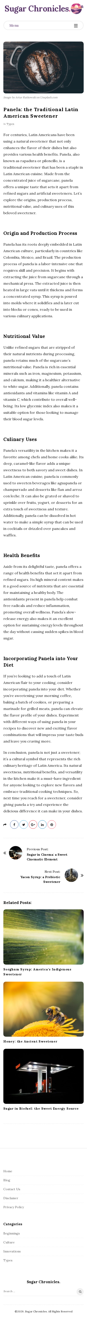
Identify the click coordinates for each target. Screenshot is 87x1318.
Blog (6, 1180)
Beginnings (11, 1233)
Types (10, 124)
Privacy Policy (13, 1207)
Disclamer (10, 1198)
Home (7, 1171)
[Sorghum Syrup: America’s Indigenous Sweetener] (43, 936)
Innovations (12, 1251)
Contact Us (11, 1189)
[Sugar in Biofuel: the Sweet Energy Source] (43, 1076)
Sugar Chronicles (36, 8)
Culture (9, 1242)
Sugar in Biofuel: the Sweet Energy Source (41, 1108)
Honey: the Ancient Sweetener (30, 1041)
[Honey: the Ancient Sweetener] (43, 1009)
